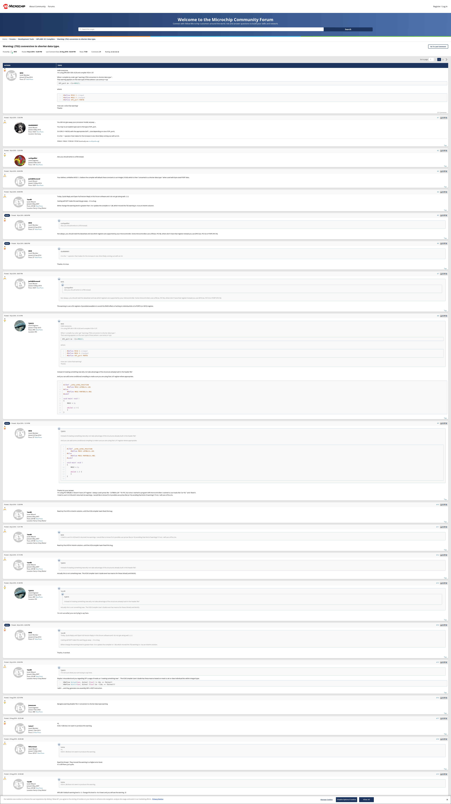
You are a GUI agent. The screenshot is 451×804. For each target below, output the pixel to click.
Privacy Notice (157, 799)
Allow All (366, 799)
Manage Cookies (327, 799)
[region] (225, 800)
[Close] (447, 799)
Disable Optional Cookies (346, 799)
